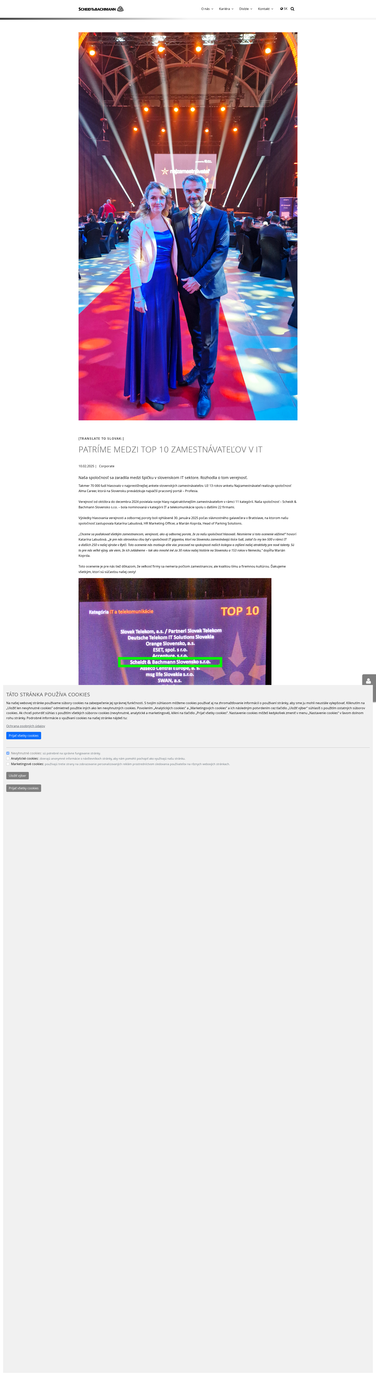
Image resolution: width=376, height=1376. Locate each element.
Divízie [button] (244, 9)
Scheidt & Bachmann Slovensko (101, 9)
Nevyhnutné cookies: (26, 753)
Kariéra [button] (224, 9)
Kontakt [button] (264, 9)
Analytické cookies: (25, 758)
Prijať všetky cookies (24, 735)
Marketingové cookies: (27, 764)
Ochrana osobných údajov (25, 726)
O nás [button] (205, 9)
